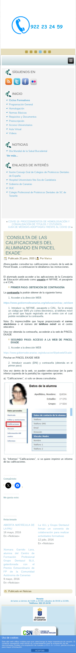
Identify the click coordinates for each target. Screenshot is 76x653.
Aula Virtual (15, 129)
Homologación (16, 108)
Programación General (21, 104)
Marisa (48, 258)
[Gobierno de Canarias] (39, 621)
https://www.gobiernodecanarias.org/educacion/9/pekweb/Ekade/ (38, 352)
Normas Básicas (18, 112)
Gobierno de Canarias (20, 184)
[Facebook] (25, 84)
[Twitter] (17, 84)
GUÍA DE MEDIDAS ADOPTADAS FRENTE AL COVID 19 (39, 227)
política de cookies (52, 645)
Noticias (27, 591)
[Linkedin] (34, 84)
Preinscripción (16, 121)
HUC (11, 188)
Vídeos (13, 133)
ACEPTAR (39, 651)
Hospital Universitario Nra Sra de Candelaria (32, 180)
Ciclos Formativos (19, 100)
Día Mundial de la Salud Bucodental (28, 151)
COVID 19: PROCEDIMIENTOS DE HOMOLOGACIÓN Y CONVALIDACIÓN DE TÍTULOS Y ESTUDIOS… (39, 223)
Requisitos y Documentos (23, 116)
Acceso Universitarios (20, 125)
